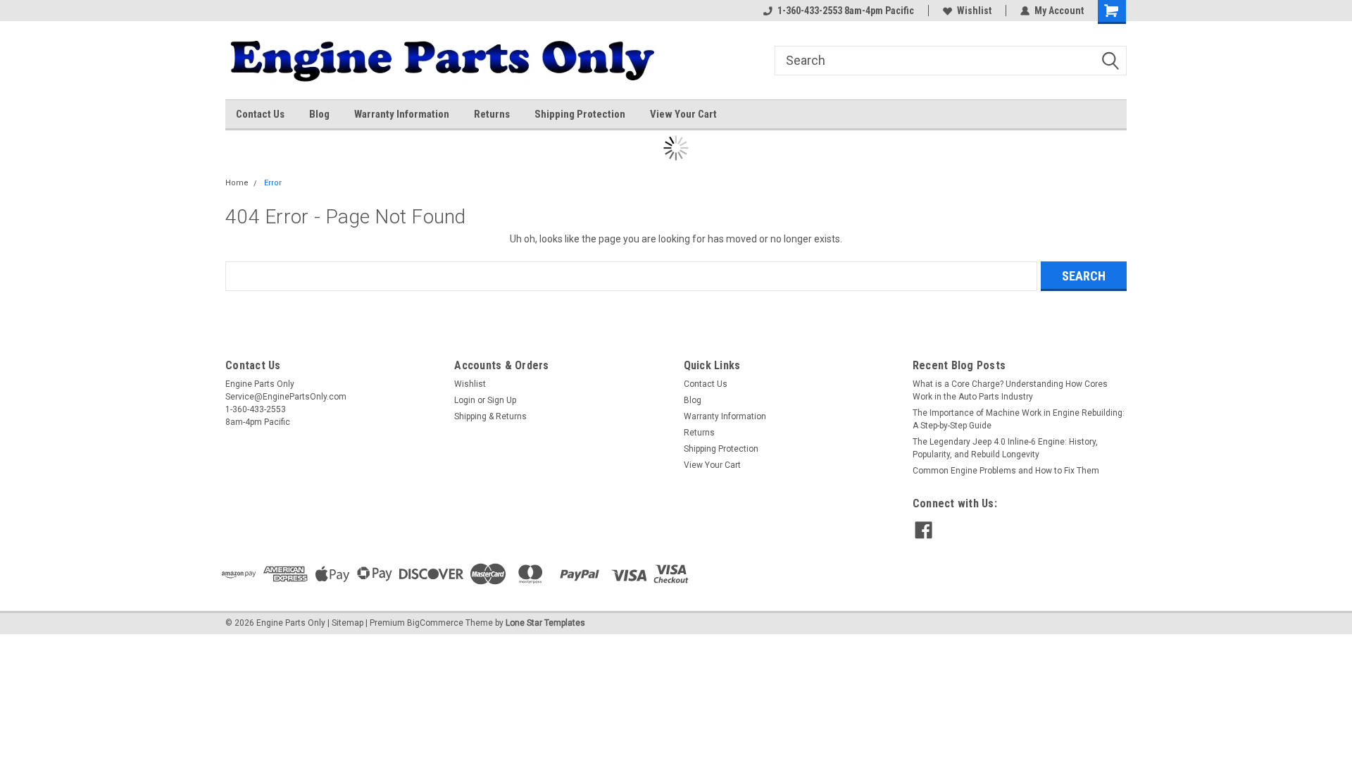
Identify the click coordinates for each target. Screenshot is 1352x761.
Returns (492, 114)
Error (273, 182)
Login (464, 400)
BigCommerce (435, 623)
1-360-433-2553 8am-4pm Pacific (845, 10)
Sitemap (347, 623)
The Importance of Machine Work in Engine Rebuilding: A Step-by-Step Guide (1019, 419)
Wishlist (974, 10)
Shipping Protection (579, 114)
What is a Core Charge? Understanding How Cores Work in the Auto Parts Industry (1010, 390)
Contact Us (260, 114)
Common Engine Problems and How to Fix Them (1006, 471)
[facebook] (923, 530)
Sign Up (501, 400)
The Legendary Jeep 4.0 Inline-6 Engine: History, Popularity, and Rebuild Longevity (1005, 448)
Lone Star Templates (545, 623)
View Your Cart (683, 114)
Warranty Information (401, 114)
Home (237, 182)
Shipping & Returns (490, 416)
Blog (319, 114)
